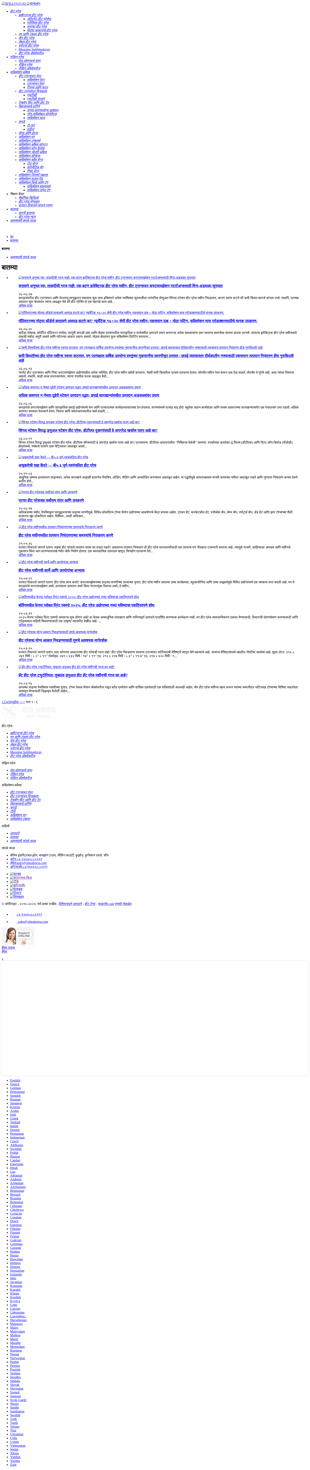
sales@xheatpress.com (32, 921)
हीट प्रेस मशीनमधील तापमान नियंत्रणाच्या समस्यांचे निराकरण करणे (66, 535)
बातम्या (14, 240)
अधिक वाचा (25, 305)
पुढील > (16, 702)
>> (23, 702)
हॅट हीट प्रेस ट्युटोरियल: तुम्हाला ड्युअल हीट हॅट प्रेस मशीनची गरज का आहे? (73, 675)
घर (11, 236)
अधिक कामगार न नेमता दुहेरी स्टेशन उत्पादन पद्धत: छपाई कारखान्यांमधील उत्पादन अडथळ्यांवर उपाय (89, 395)
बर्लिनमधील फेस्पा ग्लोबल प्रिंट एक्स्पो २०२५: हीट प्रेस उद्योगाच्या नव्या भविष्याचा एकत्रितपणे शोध (86, 605)
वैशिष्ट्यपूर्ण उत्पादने (70, 904)
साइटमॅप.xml (106, 904)
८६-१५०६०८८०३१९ (29, 914)
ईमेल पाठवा (8, 947)
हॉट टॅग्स (90, 904)
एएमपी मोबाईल (123, 904)
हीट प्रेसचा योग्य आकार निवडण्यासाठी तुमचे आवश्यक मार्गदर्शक (63, 640)
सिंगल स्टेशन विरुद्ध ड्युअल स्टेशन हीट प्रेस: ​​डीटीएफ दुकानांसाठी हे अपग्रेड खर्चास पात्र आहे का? (88, 430)
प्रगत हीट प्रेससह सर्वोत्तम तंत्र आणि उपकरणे (51, 500)
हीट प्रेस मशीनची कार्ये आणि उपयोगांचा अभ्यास (52, 570)
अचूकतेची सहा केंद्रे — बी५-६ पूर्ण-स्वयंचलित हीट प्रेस (57, 465)
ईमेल (4, 951)
